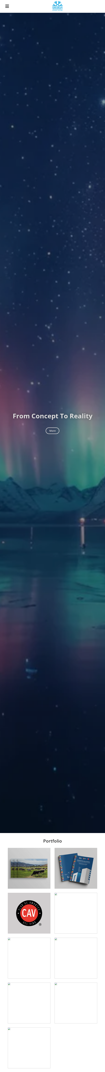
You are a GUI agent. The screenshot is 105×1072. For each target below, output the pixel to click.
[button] (7, 6)
